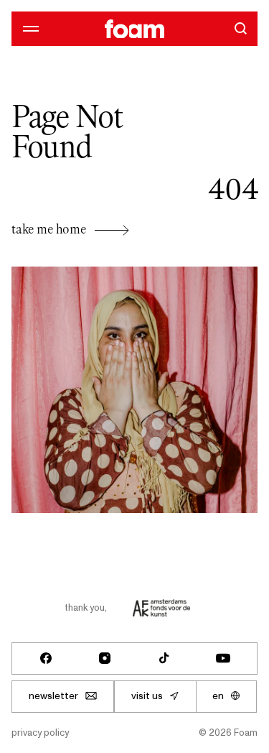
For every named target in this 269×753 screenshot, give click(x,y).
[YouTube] (223, 658)
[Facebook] (46, 658)
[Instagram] (105, 658)
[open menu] (28, 28)
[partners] (161, 607)
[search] (240, 28)
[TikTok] (164, 658)
